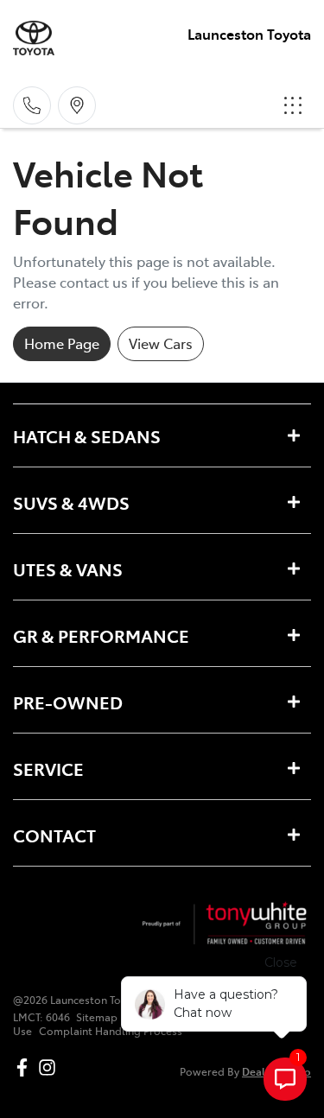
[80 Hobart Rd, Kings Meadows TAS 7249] (77, 105)
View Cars (161, 343)
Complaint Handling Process (110, 1031)
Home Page (61, 343)
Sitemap (97, 1017)
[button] (293, 105)
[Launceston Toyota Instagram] (50, 1067)
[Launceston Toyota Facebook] (25, 1067)
